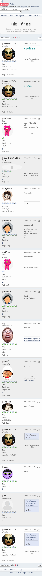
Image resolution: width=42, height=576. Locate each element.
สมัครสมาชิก (35, 7)
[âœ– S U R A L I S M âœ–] (2, 179)
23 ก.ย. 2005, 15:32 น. (30, 43)
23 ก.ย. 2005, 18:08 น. (30, 467)
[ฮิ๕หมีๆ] (2, 149)
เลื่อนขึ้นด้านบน (5, 565)
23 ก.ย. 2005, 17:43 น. (30, 291)
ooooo (7, 467)
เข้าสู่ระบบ (24, 7)
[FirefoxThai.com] (2, 489)
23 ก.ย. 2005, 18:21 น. (30, 495)
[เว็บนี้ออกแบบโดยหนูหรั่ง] (2, 393)
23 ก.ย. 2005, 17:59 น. (30, 429)
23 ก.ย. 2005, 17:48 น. (30, 323)
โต (5, 495)
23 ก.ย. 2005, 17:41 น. (30, 252)
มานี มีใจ (7, 402)
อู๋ (4, 323)
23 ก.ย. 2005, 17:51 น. (30, 361)
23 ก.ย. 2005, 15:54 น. (30, 118)
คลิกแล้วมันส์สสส (29, 381)
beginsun (8, 188)
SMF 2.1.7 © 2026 (15, 573)
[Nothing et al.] (2, 243)
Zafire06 (7, 220)
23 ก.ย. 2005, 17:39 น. (30, 220)
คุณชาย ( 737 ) (10, 43)
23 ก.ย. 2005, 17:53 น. (30, 402)
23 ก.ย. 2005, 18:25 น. (30, 529)
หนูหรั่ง (7, 361)
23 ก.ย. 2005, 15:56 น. (30, 158)
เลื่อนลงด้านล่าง (5, 37)
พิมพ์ (40, 37)
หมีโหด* (7, 118)
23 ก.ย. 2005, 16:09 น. (30, 188)
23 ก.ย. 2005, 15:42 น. (30, 81)
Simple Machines (27, 573)
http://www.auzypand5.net (32, 339)
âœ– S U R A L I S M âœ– (11, 159)
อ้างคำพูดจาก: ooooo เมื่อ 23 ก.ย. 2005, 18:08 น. (31, 503)
